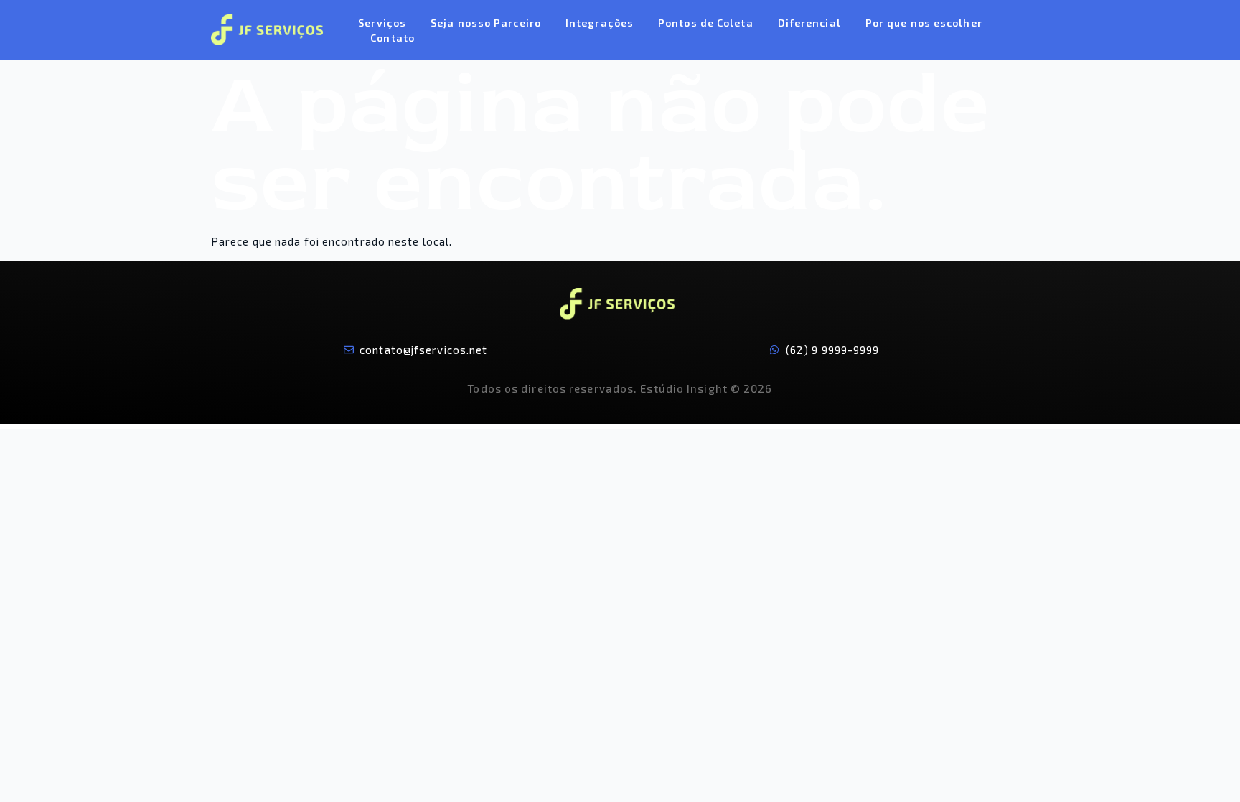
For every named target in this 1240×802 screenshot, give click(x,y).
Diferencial (809, 23)
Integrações (599, 23)
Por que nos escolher (923, 23)
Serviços (382, 23)
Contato (392, 38)
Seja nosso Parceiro (486, 23)
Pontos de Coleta (705, 23)
